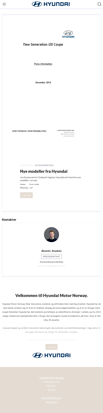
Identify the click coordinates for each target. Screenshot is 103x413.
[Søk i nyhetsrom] (99, 4)
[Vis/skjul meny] (4, 4)
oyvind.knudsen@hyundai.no (51, 265)
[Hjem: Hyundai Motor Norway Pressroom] (51, 4)
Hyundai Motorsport (51, 398)
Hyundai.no (51, 402)
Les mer (51, 347)
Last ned (26, 195)
